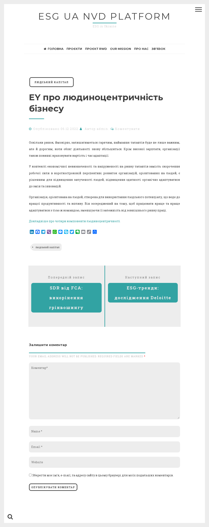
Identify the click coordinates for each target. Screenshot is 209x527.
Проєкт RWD (96, 49)
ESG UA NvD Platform (104, 16)
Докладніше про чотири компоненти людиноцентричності (74, 221)
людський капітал (51, 82)
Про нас (141, 49)
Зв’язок (158, 49)
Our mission (120, 49)
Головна (55, 49)
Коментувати (127, 129)
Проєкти (74, 49)
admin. (103, 129)
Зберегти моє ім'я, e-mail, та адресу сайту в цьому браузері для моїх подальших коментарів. (102, 475)
